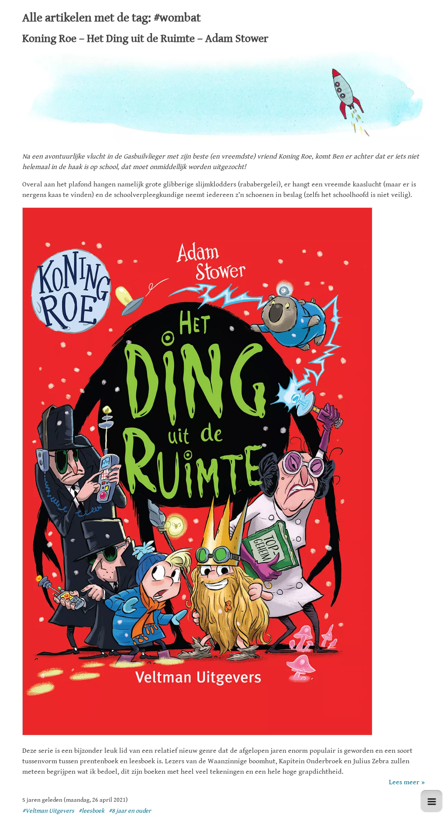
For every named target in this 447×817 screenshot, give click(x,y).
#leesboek (91, 810)
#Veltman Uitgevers (48, 810)
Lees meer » (407, 782)
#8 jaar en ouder (130, 810)
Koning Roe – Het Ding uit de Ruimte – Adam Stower (145, 38)
